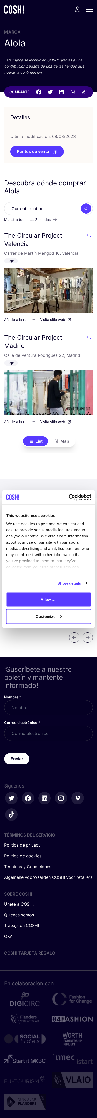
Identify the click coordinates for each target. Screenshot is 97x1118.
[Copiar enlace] (84, 92)
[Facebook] (38, 92)
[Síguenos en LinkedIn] (44, 798)
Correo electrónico (22, 722)
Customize (45, 616)
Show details (69, 583)
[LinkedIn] (61, 92)
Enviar (17, 758)
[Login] (77, 9)
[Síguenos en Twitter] (11, 798)
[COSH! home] (14, 9)
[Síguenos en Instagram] (61, 798)
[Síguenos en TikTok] (11, 814)
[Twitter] (50, 92)
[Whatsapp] (72, 92)
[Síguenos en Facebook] (28, 798)
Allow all (48, 599)
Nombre (12, 697)
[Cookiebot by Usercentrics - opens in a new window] (69, 497)
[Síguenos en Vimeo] (77, 798)
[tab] (35, 441)
